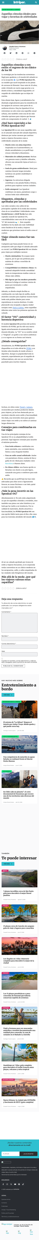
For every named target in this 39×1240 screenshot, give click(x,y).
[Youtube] (15, 1184)
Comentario (6, 611)
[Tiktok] (23, 1184)
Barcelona (9, 463)
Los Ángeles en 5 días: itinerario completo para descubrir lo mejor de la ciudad (18, 961)
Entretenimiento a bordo (11, 9)
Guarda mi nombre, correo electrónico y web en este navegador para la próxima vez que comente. (19, 661)
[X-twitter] (11, 1184)
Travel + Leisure (26, 407)
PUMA (28, 348)
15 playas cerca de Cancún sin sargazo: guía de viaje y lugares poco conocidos (18, 927)
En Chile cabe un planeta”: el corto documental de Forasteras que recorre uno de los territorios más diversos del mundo (18, 795)
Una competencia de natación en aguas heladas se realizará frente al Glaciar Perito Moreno (19, 759)
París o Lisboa (18, 307)
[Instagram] (7, 1184)
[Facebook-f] (3, 1184)
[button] (3, 2)
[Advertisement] (19, 384)
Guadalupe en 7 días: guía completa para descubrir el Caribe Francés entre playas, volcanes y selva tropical (18, 1067)
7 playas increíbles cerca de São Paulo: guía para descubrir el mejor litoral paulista (18, 893)
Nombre (5, 636)
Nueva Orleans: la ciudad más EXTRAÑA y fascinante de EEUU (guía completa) (19, 1101)
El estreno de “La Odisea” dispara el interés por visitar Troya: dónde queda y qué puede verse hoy (19, 724)
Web (3, 651)
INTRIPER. (16, 1189)
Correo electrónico (9, 643)
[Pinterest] (19, 1184)
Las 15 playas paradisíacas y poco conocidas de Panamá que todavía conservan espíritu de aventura (16, 996)
